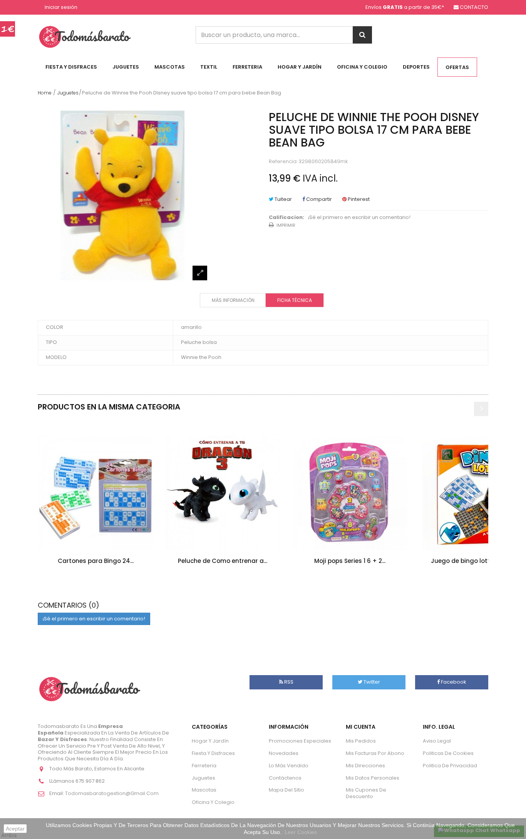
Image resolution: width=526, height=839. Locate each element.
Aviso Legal (437, 741)
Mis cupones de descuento (366, 793)
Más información (233, 300)
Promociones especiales (300, 741)
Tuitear (282, 199)
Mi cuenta (360, 727)
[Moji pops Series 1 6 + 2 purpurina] (349, 492)
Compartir (318, 199)
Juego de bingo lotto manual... (477, 561)
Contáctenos (285, 778)
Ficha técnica (294, 300)
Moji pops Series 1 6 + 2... (349, 561)
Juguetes (125, 67)
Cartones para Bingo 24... (96, 561)
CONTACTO (474, 7)
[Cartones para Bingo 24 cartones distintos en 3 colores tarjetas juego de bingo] (95, 492)
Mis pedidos (361, 741)
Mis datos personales (372, 778)
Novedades (283, 753)
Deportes (416, 67)
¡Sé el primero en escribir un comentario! (359, 217)
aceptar (15, 829)
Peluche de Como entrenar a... (222, 561)
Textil (208, 67)
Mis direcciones (365, 765)
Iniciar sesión (61, 7)
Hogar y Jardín (300, 67)
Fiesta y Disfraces (71, 67)
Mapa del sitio (286, 790)
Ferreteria (247, 67)
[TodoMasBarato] (85, 36)
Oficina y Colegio (362, 67)
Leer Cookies (301, 832)
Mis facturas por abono (375, 753)
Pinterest (358, 199)
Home (45, 92)
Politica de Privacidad (450, 765)
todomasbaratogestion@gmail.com (112, 793)
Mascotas (169, 67)
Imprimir (285, 225)
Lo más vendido (288, 765)
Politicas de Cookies (448, 753)
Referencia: (283, 161)
